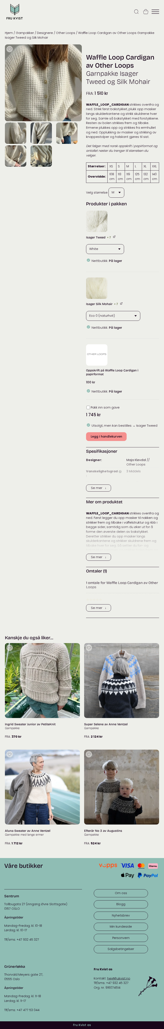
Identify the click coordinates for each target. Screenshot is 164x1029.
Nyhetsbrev (121, 915)
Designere (45, 33)
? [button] (120, 471)
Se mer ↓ (98, 488)
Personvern (121, 938)
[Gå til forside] (14, 20)
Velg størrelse (97, 192)
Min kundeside (121, 926)
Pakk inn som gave (105, 407)
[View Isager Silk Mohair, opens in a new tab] (121, 303)
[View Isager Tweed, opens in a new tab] (114, 236)
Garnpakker (25, 33)
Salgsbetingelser (121, 949)
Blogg (120, 904)
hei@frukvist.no (118, 978)
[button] (96, 221)
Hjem (9, 33)
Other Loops (65, 33)
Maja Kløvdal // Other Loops (138, 462)
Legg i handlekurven (106, 436)
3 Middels (133, 471)
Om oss (121, 893)
